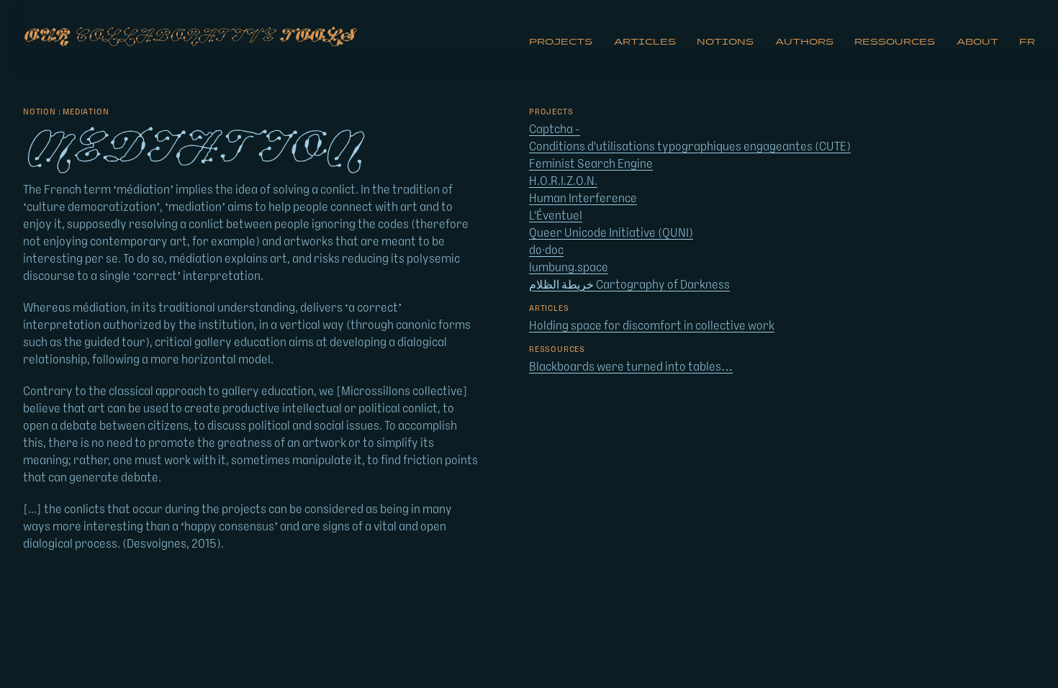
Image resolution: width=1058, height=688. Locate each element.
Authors (804, 42)
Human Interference (583, 198)
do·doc (546, 250)
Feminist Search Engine (591, 164)
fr (1027, 42)
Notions (725, 42)
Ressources (894, 42)
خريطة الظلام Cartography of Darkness (629, 285)
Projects (560, 42)
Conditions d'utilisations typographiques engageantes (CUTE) (690, 147)
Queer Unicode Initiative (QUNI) (611, 233)
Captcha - (554, 129)
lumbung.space (568, 267)
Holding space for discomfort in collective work (651, 326)
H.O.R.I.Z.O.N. (563, 181)
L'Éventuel (555, 216)
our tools (188, 35)
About (977, 42)
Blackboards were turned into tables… (631, 367)
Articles (645, 42)
